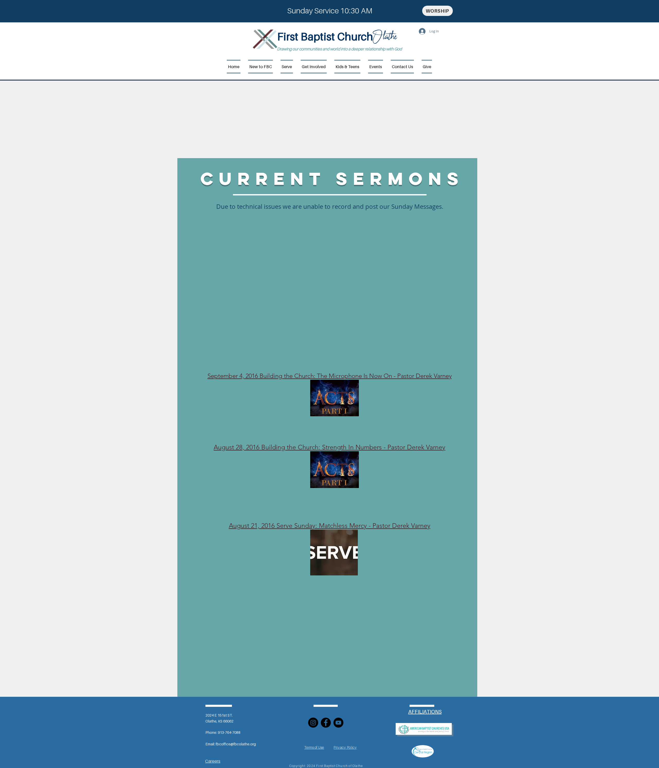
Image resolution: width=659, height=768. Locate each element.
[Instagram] (313, 723)
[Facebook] (326, 723)
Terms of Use (314, 747)
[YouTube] (338, 723)
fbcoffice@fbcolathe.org (236, 744)
